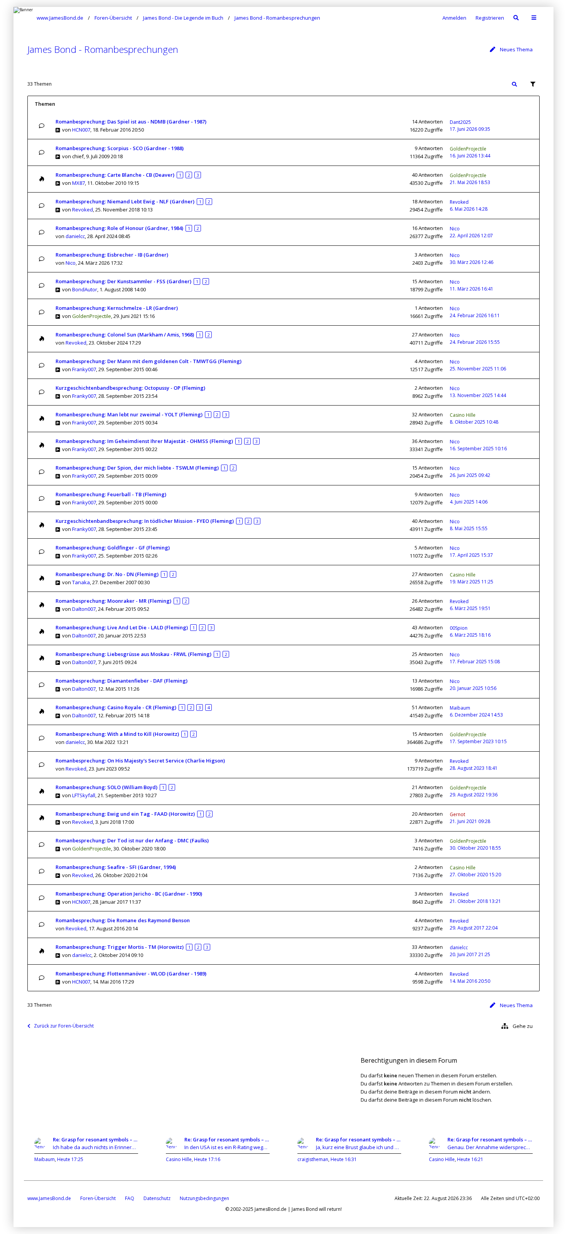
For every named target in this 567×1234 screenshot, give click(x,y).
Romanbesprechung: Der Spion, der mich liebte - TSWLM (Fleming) (137, 467)
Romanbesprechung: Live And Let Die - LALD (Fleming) (122, 627)
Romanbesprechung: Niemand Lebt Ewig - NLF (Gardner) (125, 201)
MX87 (78, 182)
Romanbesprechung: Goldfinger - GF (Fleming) (113, 547)
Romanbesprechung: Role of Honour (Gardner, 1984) (119, 228)
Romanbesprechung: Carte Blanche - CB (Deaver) (115, 174)
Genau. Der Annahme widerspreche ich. (490, 1147)
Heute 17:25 (70, 1159)
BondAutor (84, 289)
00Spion (458, 628)
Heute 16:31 (344, 1159)
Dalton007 (84, 608)
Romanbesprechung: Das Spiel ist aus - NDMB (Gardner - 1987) (131, 121)
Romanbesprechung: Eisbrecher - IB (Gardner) (112, 254)
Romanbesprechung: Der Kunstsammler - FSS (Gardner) (123, 281)
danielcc (75, 236)
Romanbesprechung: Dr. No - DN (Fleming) (107, 574)
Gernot (457, 814)
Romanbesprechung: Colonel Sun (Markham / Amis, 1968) (125, 334)
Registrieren (490, 17)
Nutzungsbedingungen (204, 1198)
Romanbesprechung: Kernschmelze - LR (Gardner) (117, 307)
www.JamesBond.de (49, 1198)
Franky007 (84, 369)
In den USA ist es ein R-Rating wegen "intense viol (227, 1147)
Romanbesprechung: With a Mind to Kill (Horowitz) (117, 733)
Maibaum (460, 708)
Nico (455, 228)
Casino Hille (463, 415)
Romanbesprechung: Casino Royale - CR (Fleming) (116, 707)
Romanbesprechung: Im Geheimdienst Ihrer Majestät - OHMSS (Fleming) (144, 441)
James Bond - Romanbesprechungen (102, 49)
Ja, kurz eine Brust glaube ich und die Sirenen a (358, 1147)
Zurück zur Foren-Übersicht (64, 1026)
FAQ (129, 1198)
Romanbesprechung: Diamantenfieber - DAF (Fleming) (121, 680)
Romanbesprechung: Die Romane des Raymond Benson (123, 920)
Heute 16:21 (470, 1159)
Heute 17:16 (207, 1159)
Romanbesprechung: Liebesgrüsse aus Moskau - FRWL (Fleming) (133, 654)
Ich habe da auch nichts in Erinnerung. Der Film (95, 1147)
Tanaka (81, 582)
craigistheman (312, 1159)
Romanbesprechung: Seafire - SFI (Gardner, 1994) (116, 867)
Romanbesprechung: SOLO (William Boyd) (106, 787)
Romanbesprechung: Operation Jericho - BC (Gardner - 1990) (129, 893)
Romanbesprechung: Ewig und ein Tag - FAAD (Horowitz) (125, 813)
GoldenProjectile (468, 148)
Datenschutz (156, 1198)
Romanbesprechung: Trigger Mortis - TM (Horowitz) (120, 946)
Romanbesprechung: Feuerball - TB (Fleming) (111, 494)
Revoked (82, 209)
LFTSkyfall (83, 795)
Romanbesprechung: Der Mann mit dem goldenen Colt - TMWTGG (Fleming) (148, 361)
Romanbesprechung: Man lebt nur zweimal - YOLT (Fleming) (129, 414)
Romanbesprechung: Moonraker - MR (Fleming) (113, 600)
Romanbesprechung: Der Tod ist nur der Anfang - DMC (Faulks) (132, 840)
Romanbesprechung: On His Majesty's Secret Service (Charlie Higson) (140, 760)
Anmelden (454, 17)
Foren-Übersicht (98, 1198)
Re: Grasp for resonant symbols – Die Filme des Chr (95, 1139)
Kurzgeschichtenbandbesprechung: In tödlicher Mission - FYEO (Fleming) (145, 520)
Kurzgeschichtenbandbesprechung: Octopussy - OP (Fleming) (130, 387)
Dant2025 (460, 122)
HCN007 (81, 129)
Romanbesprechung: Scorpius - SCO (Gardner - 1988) (120, 148)
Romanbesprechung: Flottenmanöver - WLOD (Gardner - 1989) (131, 973)
